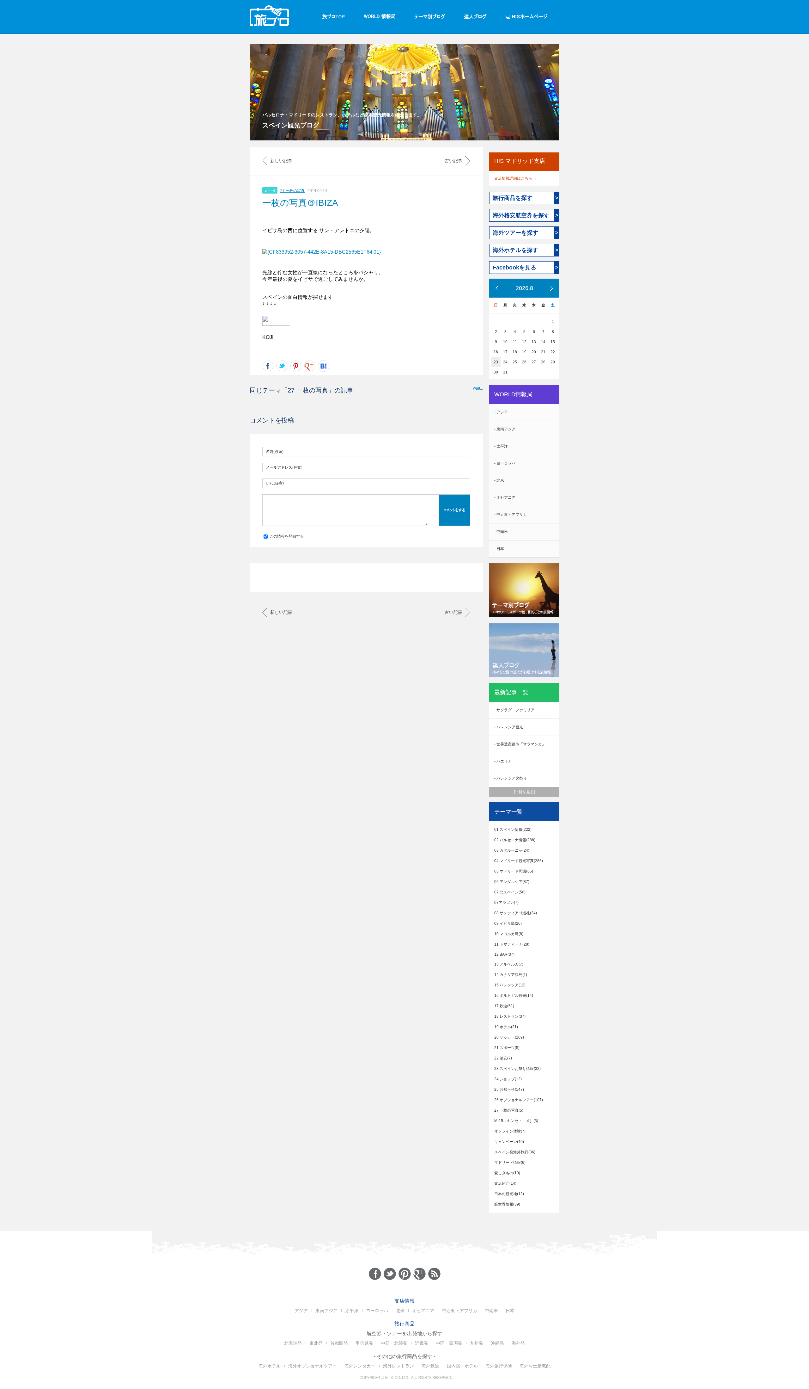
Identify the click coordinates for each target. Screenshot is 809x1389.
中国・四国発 (449, 1343)
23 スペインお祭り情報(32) (517, 1068)
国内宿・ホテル (462, 1365)
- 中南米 (501, 531)
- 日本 (499, 548)
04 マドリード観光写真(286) (518, 861)
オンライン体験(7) (510, 1131)
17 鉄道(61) (504, 1006)
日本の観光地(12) (509, 1194)
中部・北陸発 (394, 1343)
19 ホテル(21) (506, 1027)
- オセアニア (504, 497)
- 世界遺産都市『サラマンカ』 (520, 744)
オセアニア (423, 1310)
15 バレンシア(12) (510, 985)
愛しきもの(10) (507, 1173)
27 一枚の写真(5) (508, 1110)
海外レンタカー (359, 1365)
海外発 (518, 1343)
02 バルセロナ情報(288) (514, 840)
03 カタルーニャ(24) (511, 850)
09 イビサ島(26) (508, 923)
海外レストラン (398, 1365)
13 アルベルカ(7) (508, 964)
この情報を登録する (286, 536)
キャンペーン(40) (509, 1141)
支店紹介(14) (505, 1183)
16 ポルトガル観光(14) (513, 995)
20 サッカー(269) (509, 1037)
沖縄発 (497, 1343)
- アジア (501, 412)
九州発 (476, 1343)
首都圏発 (339, 1343)
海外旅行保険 (498, 1365)
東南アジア (326, 1310)
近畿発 (421, 1343)
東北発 (316, 1343)
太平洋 (351, 1310)
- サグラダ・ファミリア (514, 710)
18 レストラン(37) (510, 1016)
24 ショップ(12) (508, 1079)
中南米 (491, 1310)
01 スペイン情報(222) (513, 829)
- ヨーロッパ (504, 463)
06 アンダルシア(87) (511, 882)
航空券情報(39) (507, 1204)
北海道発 (293, 1343)
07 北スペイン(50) (510, 892)
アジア (301, 1310)
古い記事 (453, 160)
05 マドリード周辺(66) (513, 871)
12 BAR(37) (504, 954)
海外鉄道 (430, 1365)
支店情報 (404, 1301)
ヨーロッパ (377, 1310)
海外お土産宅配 (535, 1365)
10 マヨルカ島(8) (508, 934)
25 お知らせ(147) (509, 1089)
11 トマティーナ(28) (511, 944)
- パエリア (503, 761)
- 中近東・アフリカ (510, 514)
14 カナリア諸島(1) (510, 974)
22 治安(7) (503, 1058)
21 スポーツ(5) (507, 1048)
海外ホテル (270, 1365)
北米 (400, 1310)
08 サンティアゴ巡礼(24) (515, 913)
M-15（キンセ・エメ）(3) (516, 1121)
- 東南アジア (504, 429)
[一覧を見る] (524, 792)
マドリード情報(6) (510, 1162)
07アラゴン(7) (506, 902)
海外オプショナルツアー (312, 1365)
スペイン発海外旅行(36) (514, 1152)
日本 (510, 1310)
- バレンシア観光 (508, 727)
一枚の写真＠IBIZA (300, 203)
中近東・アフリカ (459, 1310)
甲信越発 (364, 1343)
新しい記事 (281, 160)
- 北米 (499, 480)
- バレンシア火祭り (510, 778)
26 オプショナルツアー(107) (518, 1100)
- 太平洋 (501, 446)
